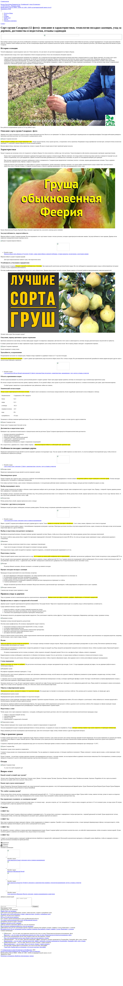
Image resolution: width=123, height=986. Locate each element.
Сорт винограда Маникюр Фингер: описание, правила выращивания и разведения (31, 894)
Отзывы (6, 16)
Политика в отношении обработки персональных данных (17, 956)
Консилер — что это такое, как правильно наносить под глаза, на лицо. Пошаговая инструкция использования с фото (37, 935)
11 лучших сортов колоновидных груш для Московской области (19, 920)
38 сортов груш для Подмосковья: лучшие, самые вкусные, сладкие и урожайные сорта (26, 914)
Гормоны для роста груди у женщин (11, 923)
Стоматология (5, 1)
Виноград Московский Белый (15, 871)
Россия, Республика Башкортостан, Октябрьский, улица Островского (20, 4)
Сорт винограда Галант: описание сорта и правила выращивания (22, 520)
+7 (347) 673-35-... (10, 6)
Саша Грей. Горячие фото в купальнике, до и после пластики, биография (25, 947)
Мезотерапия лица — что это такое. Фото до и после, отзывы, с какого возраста (27, 944)
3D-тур (6, 19)
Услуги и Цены (8, 13)
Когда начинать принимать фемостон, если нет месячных (17, 926)
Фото (5, 14)
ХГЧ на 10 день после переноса (10, 917)
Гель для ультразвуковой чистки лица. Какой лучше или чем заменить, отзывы (26, 938)
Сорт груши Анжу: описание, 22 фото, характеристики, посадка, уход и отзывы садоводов (30, 466)
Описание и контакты (10, 20)
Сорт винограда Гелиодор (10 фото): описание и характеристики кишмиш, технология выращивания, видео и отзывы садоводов (44, 882)
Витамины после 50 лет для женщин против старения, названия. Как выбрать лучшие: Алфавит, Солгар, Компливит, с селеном (37, 929)
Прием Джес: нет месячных (8, 911)
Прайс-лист (7, 17)
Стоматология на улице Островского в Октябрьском (17, 950)
